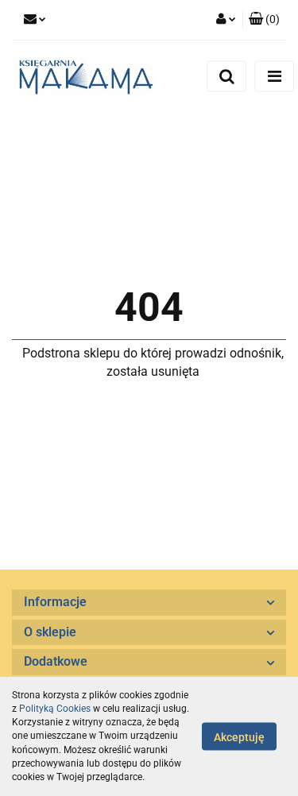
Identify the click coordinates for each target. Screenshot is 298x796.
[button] (264, 20)
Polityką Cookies (55, 708)
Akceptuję (239, 737)
